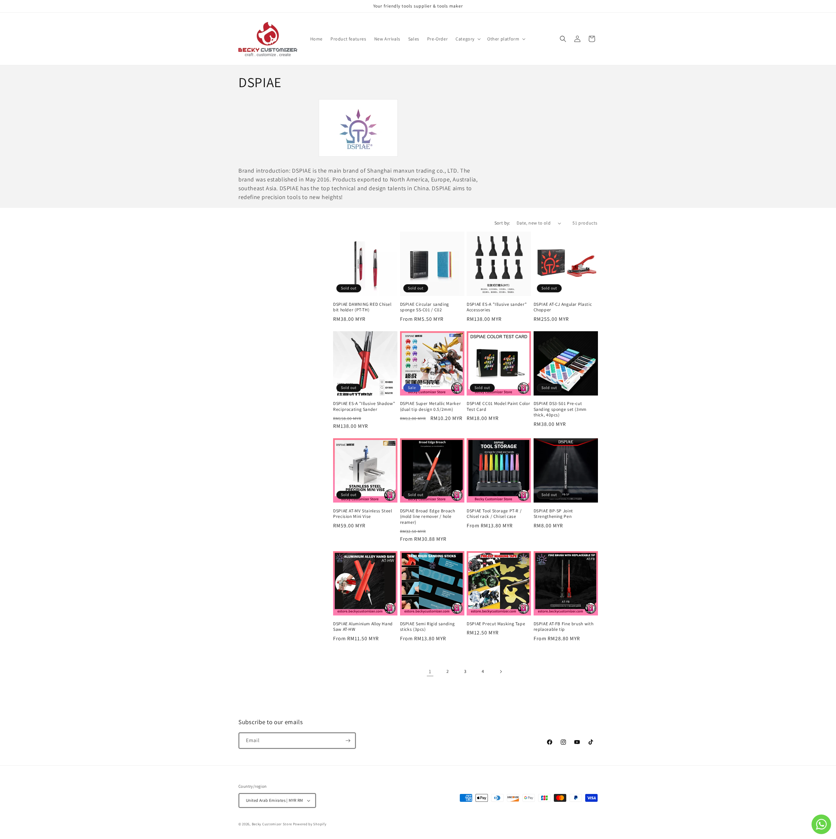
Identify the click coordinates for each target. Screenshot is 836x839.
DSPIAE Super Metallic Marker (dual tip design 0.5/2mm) (430, 406)
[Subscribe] (348, 740)
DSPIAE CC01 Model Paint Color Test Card (498, 406)
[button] (467, 39)
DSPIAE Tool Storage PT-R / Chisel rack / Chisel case (494, 514)
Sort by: (502, 223)
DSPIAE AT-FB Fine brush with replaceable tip (564, 626)
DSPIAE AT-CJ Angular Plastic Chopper (563, 307)
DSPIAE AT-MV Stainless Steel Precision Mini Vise (362, 514)
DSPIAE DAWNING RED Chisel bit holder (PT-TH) (362, 307)
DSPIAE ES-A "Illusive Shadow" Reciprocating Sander (364, 406)
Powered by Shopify (310, 824)
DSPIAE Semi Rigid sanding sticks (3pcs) (427, 626)
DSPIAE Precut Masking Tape (496, 624)
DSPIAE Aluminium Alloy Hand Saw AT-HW (363, 626)
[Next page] (500, 671)
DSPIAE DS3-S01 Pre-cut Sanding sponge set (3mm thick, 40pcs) (560, 409)
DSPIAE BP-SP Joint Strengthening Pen (553, 514)
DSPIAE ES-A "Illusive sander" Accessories (497, 307)
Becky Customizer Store (272, 824)
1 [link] (430, 671)
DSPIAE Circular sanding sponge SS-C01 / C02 (424, 307)
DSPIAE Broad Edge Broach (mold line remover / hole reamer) (427, 516)
